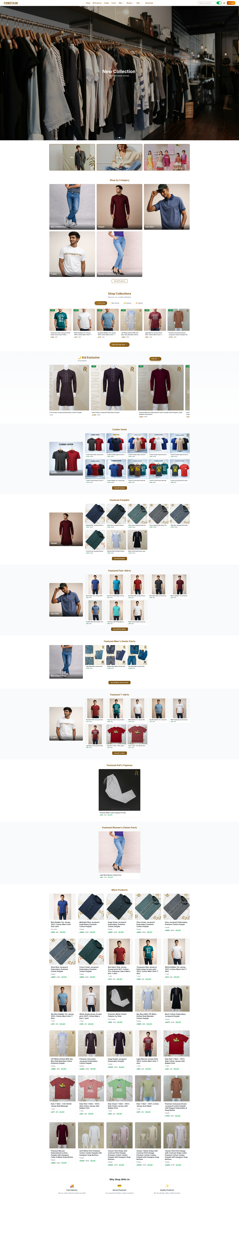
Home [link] (88, 3)
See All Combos (119, 488)
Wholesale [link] (149, 3)
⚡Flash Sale (100, 303)
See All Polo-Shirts (119, 629)
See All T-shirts (119, 753)
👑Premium (127, 303)
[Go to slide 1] (117, 137)
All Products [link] (97, 3)
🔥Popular (139, 303)
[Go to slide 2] (119, 137)
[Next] (188, 391)
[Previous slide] (3, 73)
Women (129, 3)
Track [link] (113, 3)
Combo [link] (106, 3)
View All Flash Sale (118, 345)
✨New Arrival (114, 303)
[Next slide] (235, 73)
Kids (138, 3)
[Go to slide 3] (121, 137)
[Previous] (50, 391)
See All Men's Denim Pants (119, 682)
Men (120, 3)
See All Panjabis (119, 558)
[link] (11, 3)
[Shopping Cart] (224, 3)
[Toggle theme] (219, 2)
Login (232, 3)
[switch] (219, 2)
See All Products (119, 281)
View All (154, 359)
